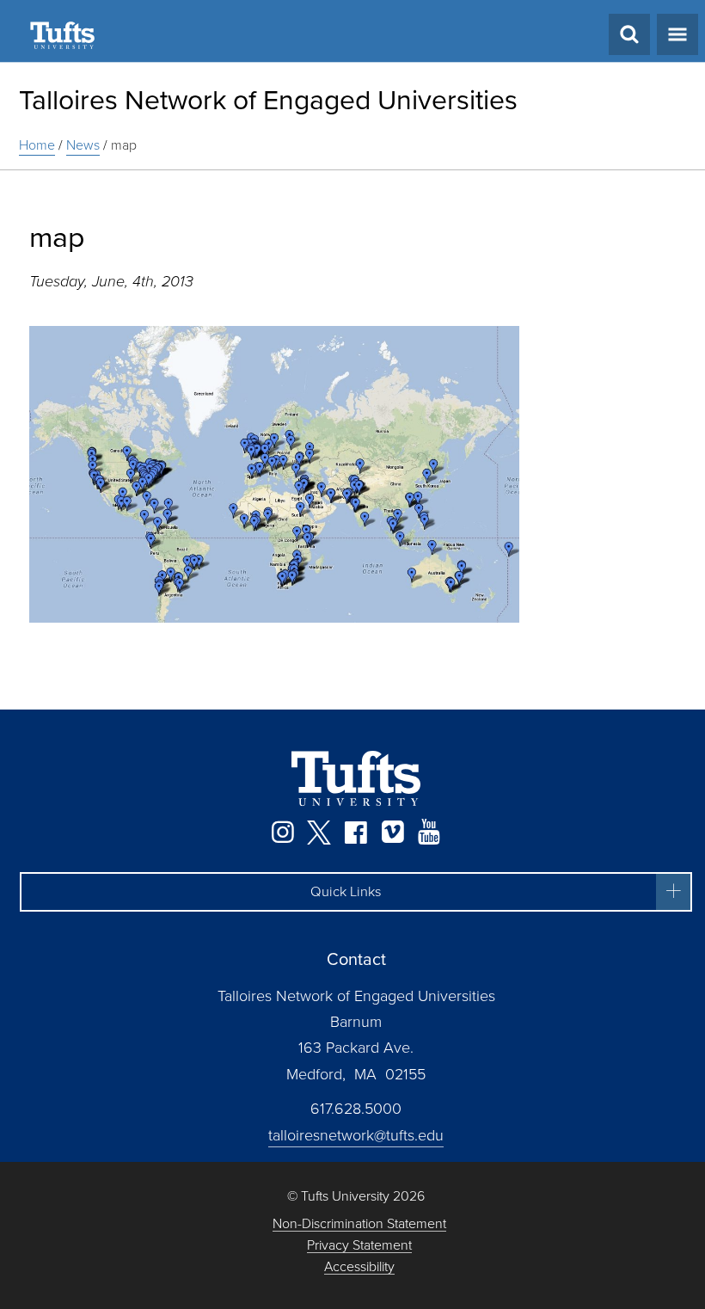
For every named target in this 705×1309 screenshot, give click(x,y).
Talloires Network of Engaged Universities (268, 99)
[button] (356, 892)
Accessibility (359, 1267)
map (124, 145)
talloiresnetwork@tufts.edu (356, 1135)
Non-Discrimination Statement (359, 1224)
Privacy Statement (359, 1245)
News (83, 145)
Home (37, 145)
